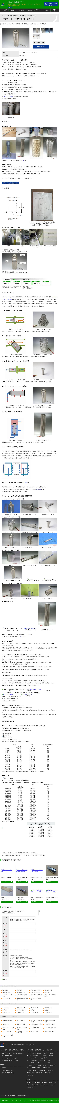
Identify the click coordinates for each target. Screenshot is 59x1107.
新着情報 (4, 1067)
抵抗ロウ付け (46, 1067)
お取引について (38, 10)
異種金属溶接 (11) (7, 1020)
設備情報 (30, 10)
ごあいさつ (30, 1082)
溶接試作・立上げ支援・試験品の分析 (46, 1065)
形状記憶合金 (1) (21, 1007)
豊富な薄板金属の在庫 (7, 1055)
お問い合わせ (55, 10)
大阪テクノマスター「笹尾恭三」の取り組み (12, 1053)
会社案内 (47, 10)
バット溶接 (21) (35, 1027)
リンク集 (29, 1100)
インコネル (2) (34, 1007)
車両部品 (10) (6, 992)
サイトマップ (5, 1100)
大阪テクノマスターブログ (8, 1072)
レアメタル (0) (34, 1012)
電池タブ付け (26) (49, 1031)
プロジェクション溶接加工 (47, 1055)
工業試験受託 (31, 1065)
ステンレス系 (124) (21, 1010)
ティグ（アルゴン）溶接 (34, 1062)
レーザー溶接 (46, 1062)
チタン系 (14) (20, 1012)
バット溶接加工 (32, 1058)
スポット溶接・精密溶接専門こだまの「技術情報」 (39, 1050)
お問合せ (38, 489)
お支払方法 (30, 1087)
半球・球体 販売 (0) (36, 990)
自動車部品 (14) (21, 992)
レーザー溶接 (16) (7, 1031)
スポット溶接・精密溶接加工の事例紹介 (18, 24)
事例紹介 (13, 10)
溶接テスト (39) (21, 1024)
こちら (23, 160)
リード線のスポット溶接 (34, 1067)
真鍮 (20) (47, 1010)
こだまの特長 (5, 10)
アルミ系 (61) (6, 1012)
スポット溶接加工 (48, 1053)
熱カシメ (48, 1072)
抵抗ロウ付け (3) (21, 1020)
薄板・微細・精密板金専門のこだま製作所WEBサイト (15, 1095)
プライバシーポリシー (17, 1100)
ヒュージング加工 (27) (50, 1027)
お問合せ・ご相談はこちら (52, 4)
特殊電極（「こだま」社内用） (35, 1072)
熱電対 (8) (19, 990)
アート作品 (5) (6, 998)
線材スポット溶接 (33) (36, 994)
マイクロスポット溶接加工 (34, 1053)
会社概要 (38, 1082)
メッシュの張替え (8, 96)
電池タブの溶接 (32, 1070)
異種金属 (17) (48, 1007)
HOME (10, 7)
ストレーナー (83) (35, 992)
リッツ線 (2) (6, 1007)
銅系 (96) (33, 1010)
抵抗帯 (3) (5, 990)
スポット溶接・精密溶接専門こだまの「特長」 (12, 1050)
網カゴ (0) (47, 992)
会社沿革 (45, 1082)
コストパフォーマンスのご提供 (9, 1058)
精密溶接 (50, 1070)
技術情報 (21, 10)
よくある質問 (31, 1084)
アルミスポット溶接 (33, 1055)
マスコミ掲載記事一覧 (7, 1070)
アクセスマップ (41, 1084)
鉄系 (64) (5, 1010)
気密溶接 (30, 1075)
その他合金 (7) (48, 1012)
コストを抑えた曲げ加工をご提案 (10, 1060)
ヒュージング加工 (32, 1060)
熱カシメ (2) (6, 1024)
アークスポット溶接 (45, 1060)
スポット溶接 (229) (50, 1024)
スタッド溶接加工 (43, 1058)
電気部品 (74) (48, 990)
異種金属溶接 (42, 1070)
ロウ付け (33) (34, 1031)
